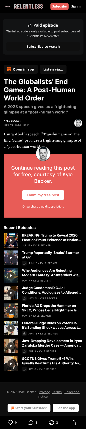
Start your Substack (31, 408)
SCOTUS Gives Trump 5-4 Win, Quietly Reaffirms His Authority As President (50, 361)
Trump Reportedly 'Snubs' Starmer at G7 (50, 254)
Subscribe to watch (43, 46)
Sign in (76, 6)
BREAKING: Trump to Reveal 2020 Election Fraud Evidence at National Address (51, 237)
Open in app (23, 69)
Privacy (44, 392)
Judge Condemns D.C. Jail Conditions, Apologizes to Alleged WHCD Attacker (50, 290)
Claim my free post (43, 194)
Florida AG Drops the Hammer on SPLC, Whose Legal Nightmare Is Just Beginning (49, 308)
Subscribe (59, 6)
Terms (57, 392)
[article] (43, 240)
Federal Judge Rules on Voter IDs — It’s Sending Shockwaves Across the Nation (52, 325)
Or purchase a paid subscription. (43, 206)
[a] (11, 240)
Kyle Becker (12, 120)
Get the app (65, 408)
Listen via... (53, 69)
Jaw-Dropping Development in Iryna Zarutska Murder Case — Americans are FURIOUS (52, 343)
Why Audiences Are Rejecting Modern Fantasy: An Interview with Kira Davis (51, 272)
